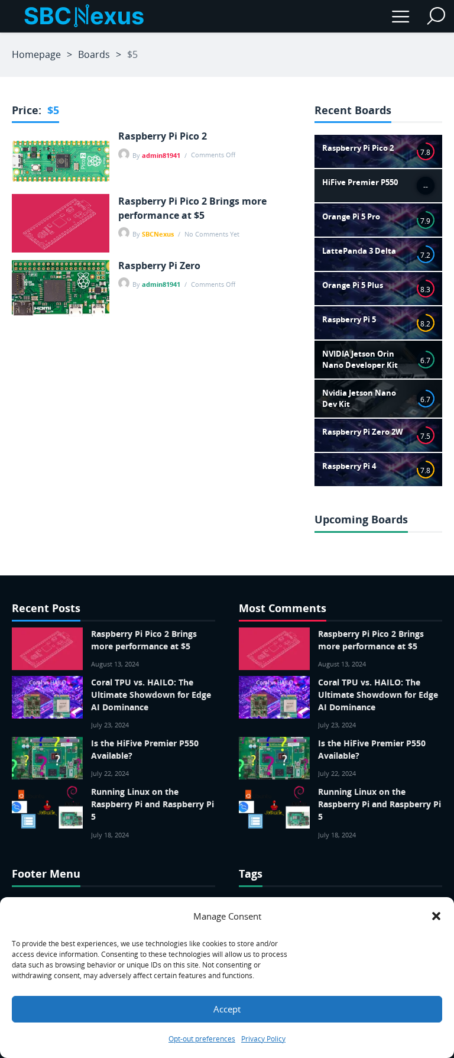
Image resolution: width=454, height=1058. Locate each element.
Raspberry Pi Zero (159, 265)
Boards (94, 54)
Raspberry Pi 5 (349, 319)
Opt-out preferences (201, 1039)
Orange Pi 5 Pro (351, 216)
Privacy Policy (263, 1039)
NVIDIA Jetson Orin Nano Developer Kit (360, 359)
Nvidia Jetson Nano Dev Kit (359, 398)
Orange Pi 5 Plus (352, 285)
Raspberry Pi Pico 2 (162, 136)
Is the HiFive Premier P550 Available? (145, 749)
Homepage (36, 54)
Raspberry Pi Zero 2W (362, 431)
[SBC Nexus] (83, 16)
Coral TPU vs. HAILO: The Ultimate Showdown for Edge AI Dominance (151, 695)
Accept (227, 1009)
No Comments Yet (211, 233)
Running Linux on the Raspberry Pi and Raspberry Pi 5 (152, 804)
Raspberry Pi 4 (349, 466)
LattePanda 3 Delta (359, 250)
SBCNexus (158, 233)
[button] (436, 916)
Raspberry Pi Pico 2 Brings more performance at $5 (192, 208)
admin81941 (161, 155)
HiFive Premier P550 (360, 182)
